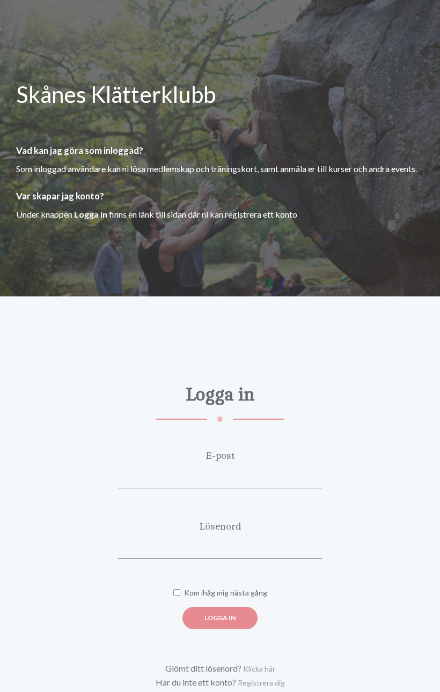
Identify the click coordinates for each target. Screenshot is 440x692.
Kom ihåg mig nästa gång (225, 592)
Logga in (220, 618)
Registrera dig (261, 682)
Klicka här (259, 668)
